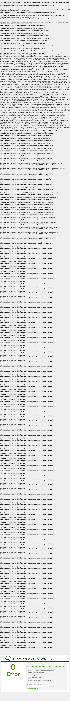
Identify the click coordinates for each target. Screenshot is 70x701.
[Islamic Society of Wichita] (29, 658)
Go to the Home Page (33, 688)
